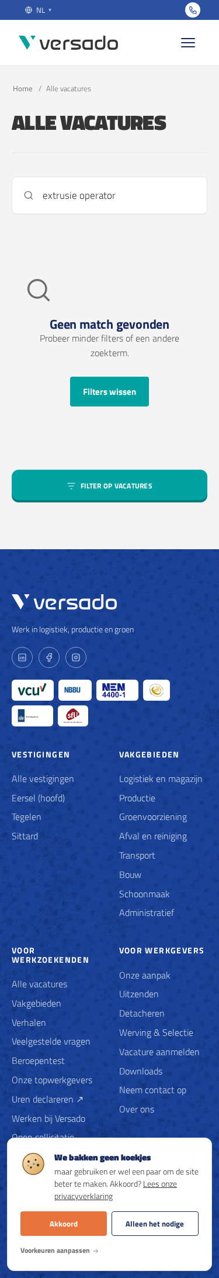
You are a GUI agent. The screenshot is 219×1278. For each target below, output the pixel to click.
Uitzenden (139, 994)
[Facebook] (49, 657)
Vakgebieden (36, 1003)
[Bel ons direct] (192, 10)
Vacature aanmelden (159, 1052)
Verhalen (29, 1022)
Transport (137, 855)
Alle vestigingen (43, 778)
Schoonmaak (144, 894)
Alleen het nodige (155, 1223)
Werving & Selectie (156, 1032)
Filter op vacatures (116, 485)
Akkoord (64, 1223)
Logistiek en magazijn (161, 778)
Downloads (140, 1071)
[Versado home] (68, 43)
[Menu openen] (188, 42)
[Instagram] (75, 657)
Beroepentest (38, 1060)
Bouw (130, 874)
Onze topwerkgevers (52, 1080)
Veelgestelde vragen (51, 1041)
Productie (137, 798)
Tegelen (26, 816)
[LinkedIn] (22, 657)
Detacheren (142, 1013)
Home (23, 88)
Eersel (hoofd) (38, 798)
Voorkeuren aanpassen (55, 1250)
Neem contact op (152, 1090)
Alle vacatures (39, 984)
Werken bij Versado (48, 1118)
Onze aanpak (145, 975)
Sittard (25, 836)
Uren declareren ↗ (48, 1099)
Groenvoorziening (153, 816)
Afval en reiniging (153, 836)
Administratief (146, 912)
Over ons (136, 1109)
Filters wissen (109, 391)
